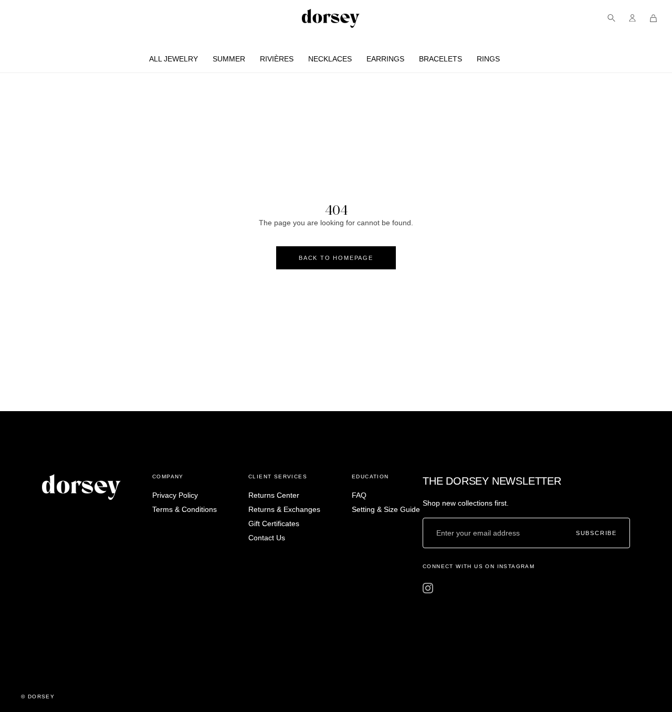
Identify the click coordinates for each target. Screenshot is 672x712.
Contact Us (266, 537)
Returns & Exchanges (284, 509)
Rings (488, 59)
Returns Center (273, 495)
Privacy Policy (175, 495)
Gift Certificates (273, 523)
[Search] (611, 18)
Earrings (385, 59)
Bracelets (440, 59)
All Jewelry (173, 59)
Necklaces (330, 59)
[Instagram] (428, 588)
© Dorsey (38, 696)
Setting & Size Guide (386, 509)
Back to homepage (336, 258)
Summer (229, 59)
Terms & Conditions (184, 509)
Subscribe (596, 533)
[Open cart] (653, 18)
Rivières (276, 59)
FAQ (359, 495)
